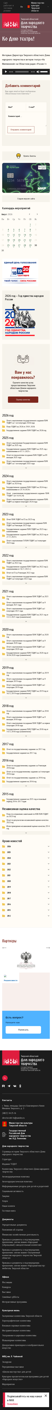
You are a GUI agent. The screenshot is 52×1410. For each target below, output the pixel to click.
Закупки (5, 1196)
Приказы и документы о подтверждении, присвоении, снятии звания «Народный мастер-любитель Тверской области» (23, 1265)
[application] (26, 72)
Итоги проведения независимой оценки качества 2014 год (28, 827)
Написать (23, 1030)
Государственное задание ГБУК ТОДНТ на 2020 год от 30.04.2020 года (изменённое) (27, 654)
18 (8, 240)
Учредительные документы (14, 1224)
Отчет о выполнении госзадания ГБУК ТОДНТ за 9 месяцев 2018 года (25, 718)
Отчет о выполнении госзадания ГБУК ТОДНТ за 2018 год (27, 712)
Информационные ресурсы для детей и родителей (25, 1186)
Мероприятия (8, 1384)
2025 (9, 852)
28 (25, 245)
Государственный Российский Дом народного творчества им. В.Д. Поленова (20, 1134)
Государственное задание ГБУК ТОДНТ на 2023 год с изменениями (26, 530)
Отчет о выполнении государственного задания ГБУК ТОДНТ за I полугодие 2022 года (27, 577)
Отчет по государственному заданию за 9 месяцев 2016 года (26, 766)
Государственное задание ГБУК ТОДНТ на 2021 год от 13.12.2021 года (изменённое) (27, 616)
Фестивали (7, 1282)
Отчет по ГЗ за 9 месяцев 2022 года (20, 573)
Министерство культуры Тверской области (20, 1124)
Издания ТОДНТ (9, 1164)
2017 (9, 898)
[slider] (44, 71)
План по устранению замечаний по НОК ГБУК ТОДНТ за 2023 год (27, 815)
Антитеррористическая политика (17, 1181)
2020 (9, 881)
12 (14, 234)
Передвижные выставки (13, 1366)
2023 (9, 864)
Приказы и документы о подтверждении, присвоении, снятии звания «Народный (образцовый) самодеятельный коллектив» (22, 1242)
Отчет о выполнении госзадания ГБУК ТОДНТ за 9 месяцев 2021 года (25, 603)
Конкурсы (6, 1287)
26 (14, 245)
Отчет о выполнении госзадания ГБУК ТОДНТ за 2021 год (27, 597)
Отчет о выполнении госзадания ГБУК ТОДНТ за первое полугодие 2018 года (28, 724)
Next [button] (47, 947)
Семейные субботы (10, 1297)
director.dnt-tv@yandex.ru (13, 1117)
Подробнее (12, 1403)
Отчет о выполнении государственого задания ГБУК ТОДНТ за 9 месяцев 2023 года (26, 524)
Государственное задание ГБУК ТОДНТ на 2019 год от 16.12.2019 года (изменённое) (27, 692)
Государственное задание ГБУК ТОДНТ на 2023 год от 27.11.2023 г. (27, 535)
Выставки (6, 1292)
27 (19, 245)
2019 (9, 887)
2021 (9, 875)
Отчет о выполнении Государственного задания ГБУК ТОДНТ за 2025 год (27, 444)
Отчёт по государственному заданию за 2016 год (25, 778)
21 (25, 240)
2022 (9, 869)
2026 (9, 846)
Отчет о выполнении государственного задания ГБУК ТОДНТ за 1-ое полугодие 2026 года (27, 421)
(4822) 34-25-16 (9, 1113)
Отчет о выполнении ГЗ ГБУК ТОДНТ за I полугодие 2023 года (26, 541)
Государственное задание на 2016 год (21, 781)
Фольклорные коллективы (14, 1340)
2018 (9, 893)
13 (19, 234)
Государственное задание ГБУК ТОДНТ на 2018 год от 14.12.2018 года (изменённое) (27, 730)
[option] (26, 960)
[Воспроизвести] (5, 71)
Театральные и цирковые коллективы (19, 1335)
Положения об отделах (12, 1229)
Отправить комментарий (21, 129)
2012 (9, 916)
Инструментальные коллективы (16, 1330)
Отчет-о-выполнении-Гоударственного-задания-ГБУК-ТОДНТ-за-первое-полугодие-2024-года (27, 500)
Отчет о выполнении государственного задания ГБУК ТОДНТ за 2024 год (27, 482)
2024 (9, 858)
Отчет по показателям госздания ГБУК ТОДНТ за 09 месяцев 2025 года (26, 456)
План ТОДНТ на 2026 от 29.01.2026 (20, 426)
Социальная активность (13, 1191)
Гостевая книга (8, 1210)
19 (14, 240)
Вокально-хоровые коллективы (16, 1325)
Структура (6, 1159)
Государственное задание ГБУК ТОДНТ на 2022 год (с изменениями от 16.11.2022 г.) (27, 567)
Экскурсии (6, 1362)
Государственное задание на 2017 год (21, 753)
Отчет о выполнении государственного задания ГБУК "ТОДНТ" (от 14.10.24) (27, 494)
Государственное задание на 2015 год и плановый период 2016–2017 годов (26, 800)
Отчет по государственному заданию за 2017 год (25, 749)
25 (8, 245)
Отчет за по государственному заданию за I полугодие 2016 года (28, 772)
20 (19, 240)
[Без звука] (38, 71)
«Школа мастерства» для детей (16, 1371)
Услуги (5, 1201)
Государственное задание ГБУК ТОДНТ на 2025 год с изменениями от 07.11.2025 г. (26, 450)
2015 (9, 910)
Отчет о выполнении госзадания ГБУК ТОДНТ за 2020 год (27, 635)
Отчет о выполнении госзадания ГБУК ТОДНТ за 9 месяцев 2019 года (25, 680)
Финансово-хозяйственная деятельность (20, 1234)
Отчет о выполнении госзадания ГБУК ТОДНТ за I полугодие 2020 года (25, 648)
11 (8, 234)
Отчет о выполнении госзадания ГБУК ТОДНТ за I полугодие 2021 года (25, 609)
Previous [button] (4, 947)
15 (30, 234)
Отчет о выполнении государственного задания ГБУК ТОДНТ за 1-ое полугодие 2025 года (27, 462)
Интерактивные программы (14, 1301)
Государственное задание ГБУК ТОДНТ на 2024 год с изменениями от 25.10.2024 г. (26, 488)
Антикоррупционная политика (15, 1176)
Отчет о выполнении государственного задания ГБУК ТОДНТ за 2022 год (27, 561)
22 (30, 240)
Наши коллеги (8, 1206)
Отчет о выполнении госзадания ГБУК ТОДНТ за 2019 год (27, 674)
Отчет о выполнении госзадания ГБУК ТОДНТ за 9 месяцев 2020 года (25, 642)
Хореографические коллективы (16, 1320)
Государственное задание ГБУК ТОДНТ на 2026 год (26, 430)
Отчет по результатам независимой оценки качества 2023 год (27, 821)
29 (30, 245)
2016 (9, 904)
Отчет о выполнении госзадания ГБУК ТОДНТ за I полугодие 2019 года (25, 686)
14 (25, 234)
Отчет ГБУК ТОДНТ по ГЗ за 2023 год (20, 519)
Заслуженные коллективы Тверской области (22, 1316)
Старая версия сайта (26, 198)
